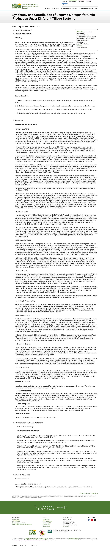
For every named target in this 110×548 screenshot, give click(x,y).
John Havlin (79, 45)
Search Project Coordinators (19, 523)
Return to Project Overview (89, 493)
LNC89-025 (83, 31)
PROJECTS (47, 8)
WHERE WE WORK (65, 8)
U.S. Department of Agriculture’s (20, 539)
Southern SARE (46, 524)
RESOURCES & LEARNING (86, 8)
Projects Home (15, 519)
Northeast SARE (47, 523)
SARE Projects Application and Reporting (22, 524)
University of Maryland (73, 538)
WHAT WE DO (55, 8)
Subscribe (60, 507)
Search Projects (16, 521)
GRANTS (74, 8)
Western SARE (46, 526)
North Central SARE (47, 521)
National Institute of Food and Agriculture (36, 539)
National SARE (46, 519)
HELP (96, 8)
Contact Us (66, 526)
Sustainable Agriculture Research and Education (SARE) (36, 538)
